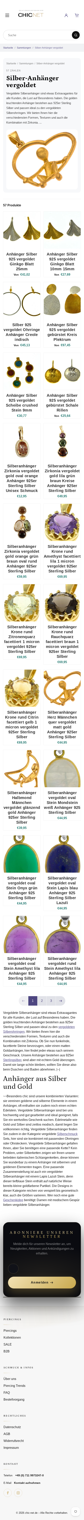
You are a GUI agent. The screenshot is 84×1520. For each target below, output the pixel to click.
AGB (7, 1434)
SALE (8, 1344)
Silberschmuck (67, 1134)
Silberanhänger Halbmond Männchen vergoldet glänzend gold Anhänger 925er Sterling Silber (22, 807)
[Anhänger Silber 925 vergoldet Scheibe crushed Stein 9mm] (21, 371)
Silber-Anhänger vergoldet (49, 47)
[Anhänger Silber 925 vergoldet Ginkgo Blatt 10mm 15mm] (62, 230)
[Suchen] (76, 35)
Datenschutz (12, 1427)
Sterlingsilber (12, 1060)
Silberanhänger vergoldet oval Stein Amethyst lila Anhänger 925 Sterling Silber (22, 968)
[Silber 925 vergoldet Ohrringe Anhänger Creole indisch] (21, 300)
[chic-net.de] (30, 15)
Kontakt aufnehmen (27, 1482)
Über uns (10, 1379)
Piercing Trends (14, 1385)
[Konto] (66, 15)
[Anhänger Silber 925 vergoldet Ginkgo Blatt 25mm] (21, 230)
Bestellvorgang (14, 1399)
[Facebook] (8, 1493)
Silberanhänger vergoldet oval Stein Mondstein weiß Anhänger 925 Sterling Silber (62, 803)
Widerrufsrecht (14, 1440)
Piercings (10, 1330)
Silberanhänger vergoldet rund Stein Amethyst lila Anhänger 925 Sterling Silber (62, 968)
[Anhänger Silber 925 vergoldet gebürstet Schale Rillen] (62, 371)
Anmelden (40, 1282)
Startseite (8, 47)
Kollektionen (12, 1337)
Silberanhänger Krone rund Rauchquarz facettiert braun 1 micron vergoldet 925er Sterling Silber (62, 642)
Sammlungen (24, 47)
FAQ (7, 1392)
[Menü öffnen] (7, 15)
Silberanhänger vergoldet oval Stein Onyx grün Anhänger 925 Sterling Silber (22, 888)
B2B (7, 1351)
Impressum (11, 1447)
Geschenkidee (13, 1200)
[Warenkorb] (77, 15)
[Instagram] (18, 1493)
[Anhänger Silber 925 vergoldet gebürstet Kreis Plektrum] (62, 300)
